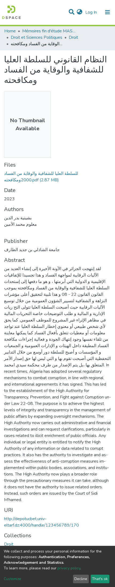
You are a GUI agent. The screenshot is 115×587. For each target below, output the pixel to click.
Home (10, 31)
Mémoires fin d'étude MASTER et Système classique (49, 31)
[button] (79, 12)
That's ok (100, 578)
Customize (12, 578)
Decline (80, 578)
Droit (73, 37)
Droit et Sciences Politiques (36, 37)
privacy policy (68, 568)
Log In (91, 12)
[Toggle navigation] (107, 12)
